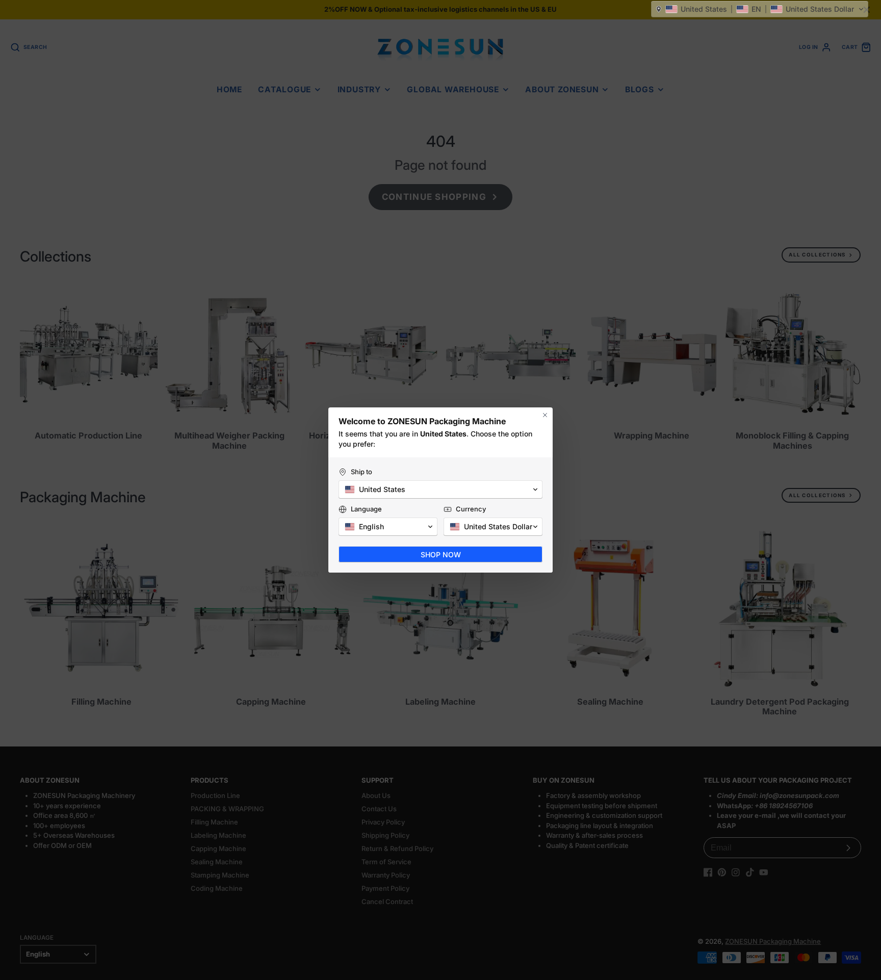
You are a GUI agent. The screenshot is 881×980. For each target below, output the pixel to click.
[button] (759, 9)
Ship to (361, 472)
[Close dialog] (545, 415)
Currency (471, 509)
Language (366, 509)
